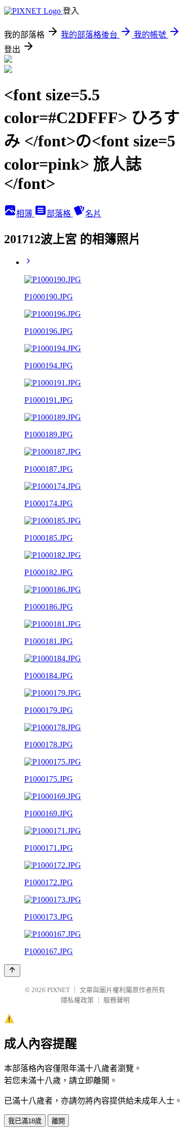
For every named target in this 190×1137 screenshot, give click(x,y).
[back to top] (12, 970)
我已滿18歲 (25, 1121)
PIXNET (58, 990)
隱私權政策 (77, 1000)
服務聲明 (116, 1000)
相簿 (25, 213)
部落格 (60, 213)
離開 (58, 1121)
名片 (93, 213)
